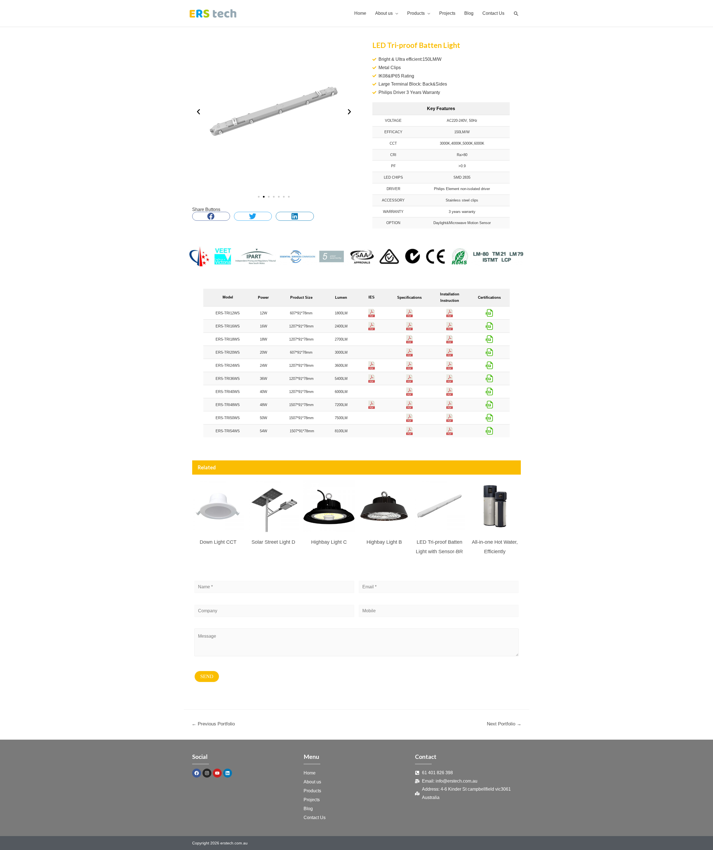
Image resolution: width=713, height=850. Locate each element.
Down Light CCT (218, 542)
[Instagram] (206, 773)
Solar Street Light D (273, 542)
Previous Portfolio (213, 724)
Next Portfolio (504, 724)
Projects (312, 799)
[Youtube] (217, 773)
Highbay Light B (384, 542)
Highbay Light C (329, 542)
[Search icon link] (516, 13)
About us (312, 781)
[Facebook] (196, 773)
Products (312, 790)
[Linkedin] (227, 773)
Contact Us (315, 817)
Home (310, 773)
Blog (308, 808)
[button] (198, 111)
